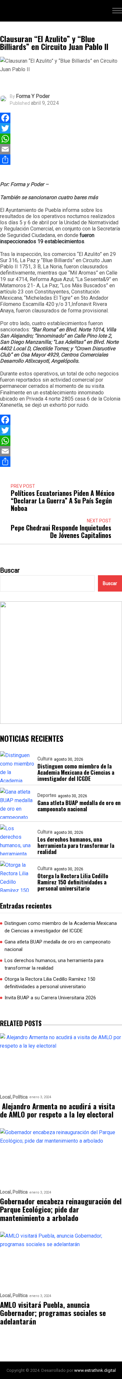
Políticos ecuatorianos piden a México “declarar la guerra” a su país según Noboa (63, 500)
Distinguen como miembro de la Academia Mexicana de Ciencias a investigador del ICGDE (75, 772)
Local (5, 1097)
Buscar (10, 570)
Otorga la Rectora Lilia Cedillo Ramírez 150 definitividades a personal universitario (72, 882)
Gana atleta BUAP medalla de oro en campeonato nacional (79, 806)
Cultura (44, 758)
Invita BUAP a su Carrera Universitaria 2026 (50, 998)
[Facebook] (5, 118)
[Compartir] (5, 159)
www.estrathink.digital (95, 1370)
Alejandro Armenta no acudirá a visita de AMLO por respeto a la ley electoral (57, 1110)
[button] (117, 12)
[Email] (5, 149)
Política (20, 1097)
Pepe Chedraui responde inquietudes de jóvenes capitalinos (61, 531)
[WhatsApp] (5, 139)
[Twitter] (5, 128)
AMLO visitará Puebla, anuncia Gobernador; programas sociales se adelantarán (53, 1313)
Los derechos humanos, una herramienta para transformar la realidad (75, 845)
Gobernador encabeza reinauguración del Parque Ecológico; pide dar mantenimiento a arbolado (61, 1209)
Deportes (46, 795)
